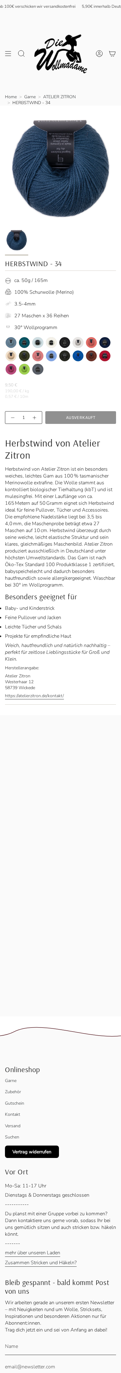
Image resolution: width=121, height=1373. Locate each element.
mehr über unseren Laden (32, 1252)
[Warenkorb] (112, 53)
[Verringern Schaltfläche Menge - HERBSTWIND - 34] (12, 417)
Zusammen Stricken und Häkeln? (41, 1262)
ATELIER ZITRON (59, 97)
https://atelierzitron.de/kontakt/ (34, 696)
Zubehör (13, 1092)
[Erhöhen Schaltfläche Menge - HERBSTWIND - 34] (34, 417)
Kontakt (12, 1114)
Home (11, 97)
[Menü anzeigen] (8, 53)
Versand (12, 1126)
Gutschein (14, 1103)
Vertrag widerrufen (32, 1152)
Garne (30, 97)
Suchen (12, 1137)
